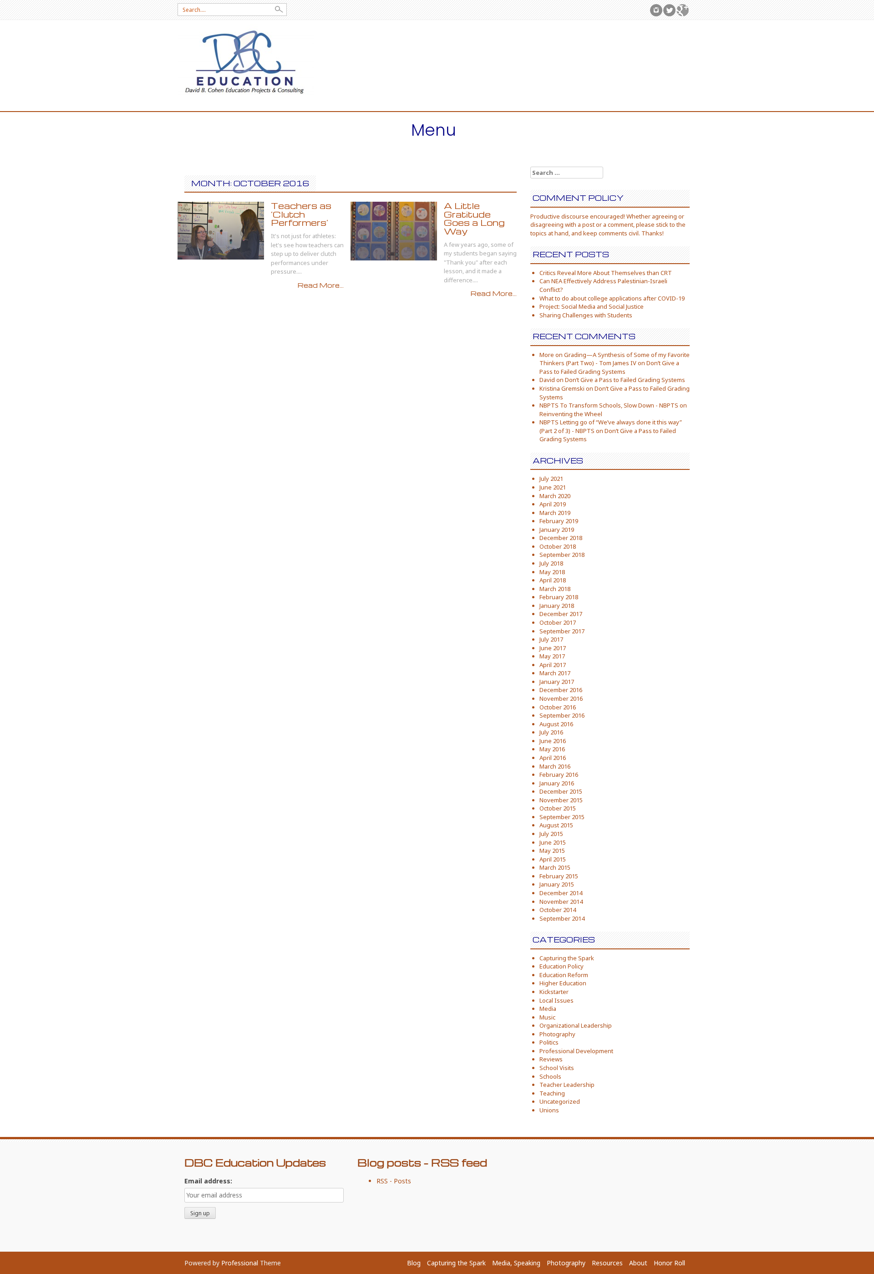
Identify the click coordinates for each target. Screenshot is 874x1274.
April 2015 (552, 859)
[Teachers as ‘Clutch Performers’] (221, 229)
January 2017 (556, 682)
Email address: (208, 1181)
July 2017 (551, 639)
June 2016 (552, 741)
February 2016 (558, 774)
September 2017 (561, 631)
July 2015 (551, 834)
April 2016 (552, 758)
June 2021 (552, 487)
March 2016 (554, 766)
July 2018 (551, 563)
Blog (414, 1263)
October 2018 (557, 546)
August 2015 (556, 825)
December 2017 (560, 614)
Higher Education (562, 983)
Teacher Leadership (567, 1084)
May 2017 (552, 656)
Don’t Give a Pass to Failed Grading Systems (609, 367)
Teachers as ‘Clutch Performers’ (301, 214)
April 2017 (552, 665)
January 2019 (556, 529)
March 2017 (554, 673)
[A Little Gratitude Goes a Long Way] (394, 230)
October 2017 (557, 622)
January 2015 (556, 884)
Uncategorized (559, 1101)
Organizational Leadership (575, 1025)
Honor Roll (669, 1263)
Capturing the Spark (566, 958)
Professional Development (576, 1051)
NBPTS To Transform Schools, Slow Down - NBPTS (608, 405)
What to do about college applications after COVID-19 (612, 298)
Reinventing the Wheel (570, 414)
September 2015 (561, 817)
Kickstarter (554, 992)
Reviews (551, 1059)
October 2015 (557, 808)
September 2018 (561, 554)
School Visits (556, 1068)
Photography (557, 1034)
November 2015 (561, 800)
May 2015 (552, 850)
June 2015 (552, 842)
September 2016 (561, 715)
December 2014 (560, 893)
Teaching (552, 1093)
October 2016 (557, 707)
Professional (239, 1263)
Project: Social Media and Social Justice (591, 306)
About (638, 1263)
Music (547, 1017)
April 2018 (552, 580)
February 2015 (558, 876)
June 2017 (552, 648)
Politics (549, 1042)
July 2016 (551, 732)
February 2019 (558, 521)
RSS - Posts (393, 1181)
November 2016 (561, 698)
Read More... (321, 285)
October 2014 (557, 910)
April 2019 (552, 504)
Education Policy (561, 966)
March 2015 (554, 867)
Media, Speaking (516, 1263)
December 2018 (560, 538)
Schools (550, 1076)
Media (547, 1008)
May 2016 (552, 749)
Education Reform (563, 975)
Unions (549, 1110)
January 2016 (556, 783)
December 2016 (560, 690)
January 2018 (556, 605)
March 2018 (554, 589)
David (547, 380)
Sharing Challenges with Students (585, 315)
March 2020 (554, 496)
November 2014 (561, 901)
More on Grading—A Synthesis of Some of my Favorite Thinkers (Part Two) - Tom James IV (614, 359)
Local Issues (556, 1000)
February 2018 (558, 597)
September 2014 (561, 918)
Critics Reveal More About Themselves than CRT (605, 273)
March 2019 (554, 513)
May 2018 (552, 572)
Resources (607, 1263)
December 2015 (560, 791)
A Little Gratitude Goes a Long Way (474, 218)
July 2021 (551, 478)
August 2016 (556, 724)
